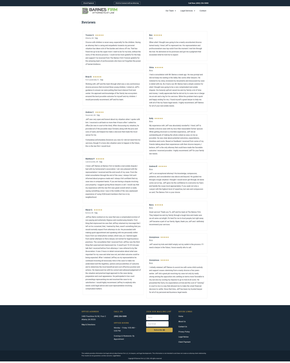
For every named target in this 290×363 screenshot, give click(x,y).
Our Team (170, 11)
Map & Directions (88, 325)
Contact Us (182, 327)
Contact (203, 11)
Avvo (151, 38)
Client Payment (184, 342)
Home (180, 316)
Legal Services (186, 11)
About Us (182, 321)
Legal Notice (183, 337)
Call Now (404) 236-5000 (198, 3)
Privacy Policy (184, 332)
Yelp (96, 38)
